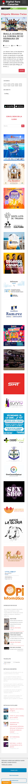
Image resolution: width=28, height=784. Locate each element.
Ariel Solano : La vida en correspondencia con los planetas (16, 745)
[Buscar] (22, 126)
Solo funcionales (14, 775)
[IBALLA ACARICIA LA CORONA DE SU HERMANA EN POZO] (14, 24)
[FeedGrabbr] (14, 651)
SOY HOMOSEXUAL (15, 737)
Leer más (22, 70)
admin (14, 45)
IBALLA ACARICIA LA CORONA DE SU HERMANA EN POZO (13, 37)
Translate (8, 663)
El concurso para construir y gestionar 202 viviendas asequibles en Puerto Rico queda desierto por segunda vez (14, 685)
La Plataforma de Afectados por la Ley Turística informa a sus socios (13, 673)
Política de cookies (7, 764)
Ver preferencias (14, 780)
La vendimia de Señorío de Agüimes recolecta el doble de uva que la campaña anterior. (13, 691)
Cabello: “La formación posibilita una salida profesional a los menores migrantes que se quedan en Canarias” (13, 697)
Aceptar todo (14, 770)
